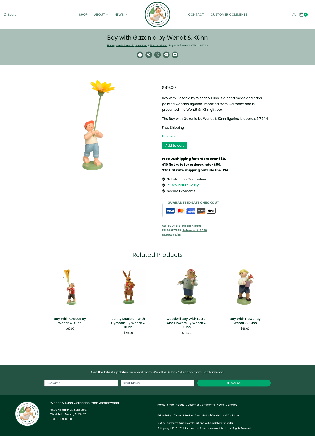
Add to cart (174, 145)
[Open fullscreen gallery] (149, 166)
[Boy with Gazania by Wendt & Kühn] (98, 125)
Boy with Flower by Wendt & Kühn (245, 320)
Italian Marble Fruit (189, 423)
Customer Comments (229, 14)
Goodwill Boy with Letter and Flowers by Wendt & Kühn (187, 322)
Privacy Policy (202, 415)
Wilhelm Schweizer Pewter (219, 423)
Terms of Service (183, 415)
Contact (196, 14)
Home (161, 405)
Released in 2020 (194, 230)
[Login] (294, 14)
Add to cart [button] (68, 340)
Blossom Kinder (190, 226)
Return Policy (165, 415)
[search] (11, 14)
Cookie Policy (218, 415)
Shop (83, 14)
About (180, 405)
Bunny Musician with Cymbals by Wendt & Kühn (128, 322)
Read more (243, 340)
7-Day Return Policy (183, 185)
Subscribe (233, 383)
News (220, 405)
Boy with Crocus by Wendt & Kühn (70, 320)
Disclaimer (233, 415)
